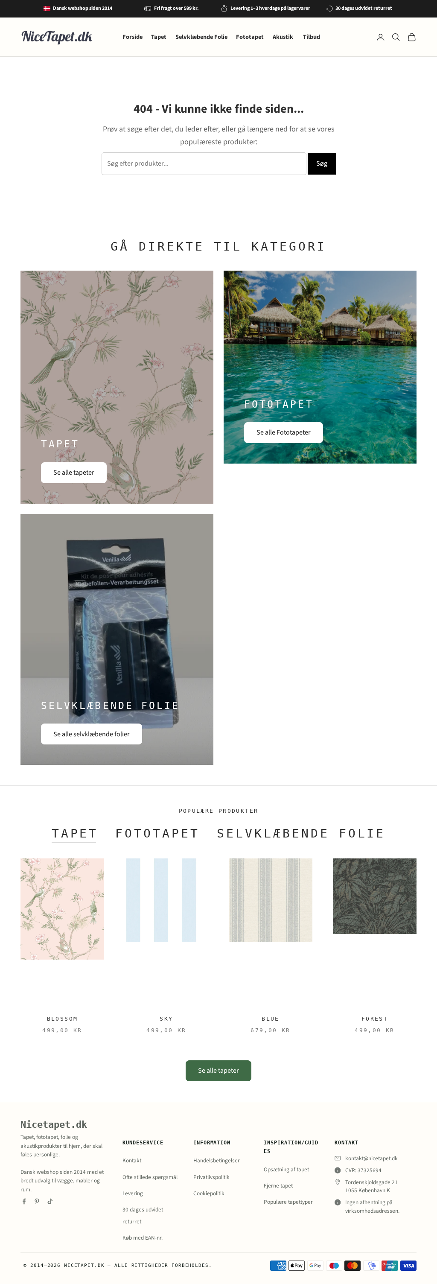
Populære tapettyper (288, 1202)
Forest (374, 1019)
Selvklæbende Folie (201, 36)
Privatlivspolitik (211, 1177)
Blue (271, 1019)
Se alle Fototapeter (283, 432)
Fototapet (250, 36)
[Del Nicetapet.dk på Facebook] (24, 1201)
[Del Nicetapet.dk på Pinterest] (37, 1201)
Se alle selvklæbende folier (91, 734)
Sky (166, 1019)
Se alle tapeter (73, 472)
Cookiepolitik (208, 1193)
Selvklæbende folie (301, 833)
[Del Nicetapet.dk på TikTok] (50, 1201)
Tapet (158, 36)
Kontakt (131, 1160)
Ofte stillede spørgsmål (150, 1177)
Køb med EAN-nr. (142, 1238)
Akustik (283, 36)
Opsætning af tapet (286, 1169)
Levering (132, 1193)
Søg (321, 163)
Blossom (62, 1019)
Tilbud (311, 36)
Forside (132, 36)
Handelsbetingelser (216, 1160)
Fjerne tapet (278, 1186)
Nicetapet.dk (53, 1124)
